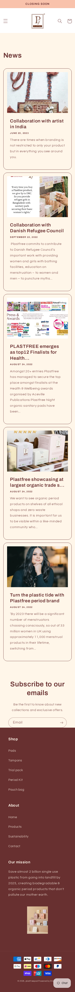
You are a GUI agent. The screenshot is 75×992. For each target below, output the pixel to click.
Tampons (15, 760)
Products (15, 826)
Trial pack (15, 770)
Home (12, 817)
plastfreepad (32, 981)
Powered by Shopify (48, 981)
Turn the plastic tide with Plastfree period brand (37, 598)
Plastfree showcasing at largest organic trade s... (37, 482)
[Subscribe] (61, 722)
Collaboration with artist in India (37, 124)
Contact (14, 846)
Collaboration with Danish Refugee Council (37, 228)
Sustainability (18, 836)
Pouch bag (16, 789)
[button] (5, 21)
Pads (12, 750)
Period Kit (15, 780)
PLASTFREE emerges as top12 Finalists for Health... (34, 352)
